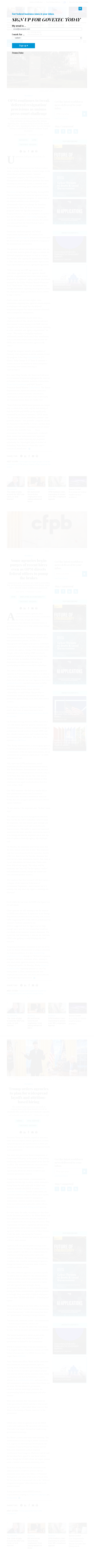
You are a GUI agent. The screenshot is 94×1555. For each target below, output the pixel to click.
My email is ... (19, 25)
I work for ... (18, 34)
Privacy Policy (18, 53)
